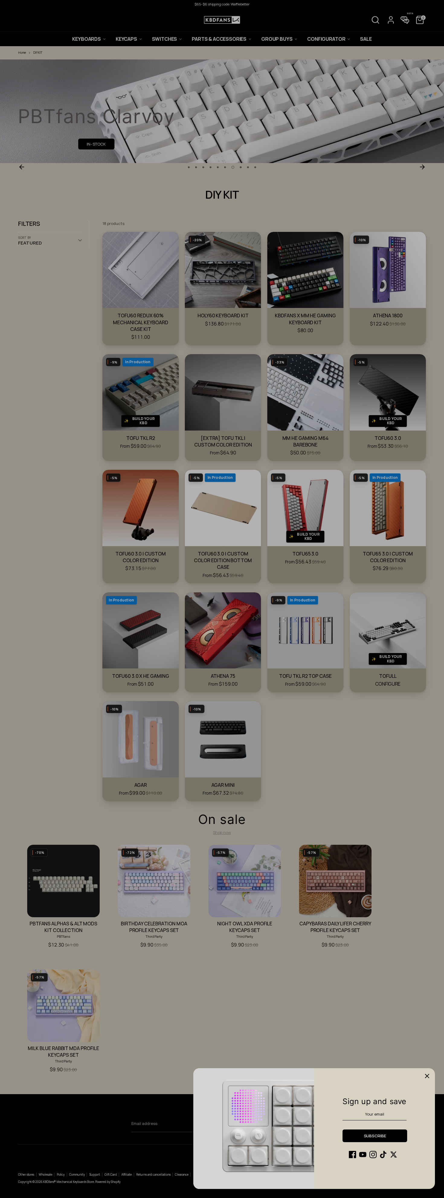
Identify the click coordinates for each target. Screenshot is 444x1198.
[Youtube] (362, 1154)
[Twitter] (393, 1154)
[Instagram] (373, 1154)
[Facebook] (352, 1154)
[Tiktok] (383, 1154)
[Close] (427, 1076)
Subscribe (375, 1136)
